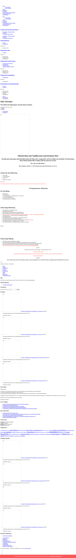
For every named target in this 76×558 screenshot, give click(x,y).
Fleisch (43, 430)
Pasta (11, 434)
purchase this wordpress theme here (56, 556)
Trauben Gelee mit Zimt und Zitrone (9, 29)
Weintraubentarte (4, 40)
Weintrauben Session (7, 275)
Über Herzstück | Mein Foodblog (9, 12)
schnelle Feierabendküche (34, 434)
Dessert (4, 42)
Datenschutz (5, 539)
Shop (4, 6)
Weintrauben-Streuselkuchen (7, 75)
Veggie (2, 436)
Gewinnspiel (18, 432)
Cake (4, 265)
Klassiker (61, 432)
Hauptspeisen (5, 64)
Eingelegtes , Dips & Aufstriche (9, 31)
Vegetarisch (71, 434)
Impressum (5, 538)
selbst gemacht (55, 434)
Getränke (4, 52)
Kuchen (4, 269)
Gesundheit (13, 432)
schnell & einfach (25, 434)
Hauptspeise (30, 432)
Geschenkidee (7, 432)
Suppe (60, 434)
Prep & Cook (5, 271)
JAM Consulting (27, 548)
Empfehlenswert (37, 430)
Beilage (3, 430)
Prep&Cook (5, 112)
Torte (4, 273)
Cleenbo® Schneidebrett (7, 284)
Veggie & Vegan (6, 65)
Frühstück (5, 33)
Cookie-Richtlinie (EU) (7, 545)
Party (10, 434)
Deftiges (15, 430)
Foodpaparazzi (47, 430)
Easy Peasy (29, 430)
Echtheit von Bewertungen (8, 546)
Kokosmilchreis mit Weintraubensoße (9, 83)
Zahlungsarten (5, 544)
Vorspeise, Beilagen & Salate (8, 66)
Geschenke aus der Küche (8, 34)
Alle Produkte (7, 7)
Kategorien (5, 10)
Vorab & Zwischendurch (9, 435)
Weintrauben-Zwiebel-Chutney (8, 61)
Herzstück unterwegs (7, 13)
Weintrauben (5, 274)
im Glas (47, 432)
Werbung (23, 436)
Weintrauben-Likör (5, 50)
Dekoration (20, 430)
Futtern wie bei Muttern (59, 430)
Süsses (4, 272)
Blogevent (7, 430)
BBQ (1, 430)
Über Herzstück (6, 537)
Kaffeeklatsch (5, 43)
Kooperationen (5, 14)
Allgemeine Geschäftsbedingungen (9, 542)
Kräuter (64, 432)
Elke (3, 108)
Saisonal (19, 434)
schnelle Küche (42, 434)
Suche (18, 289)
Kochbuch (5, 11)
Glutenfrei (25, 432)
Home (4, 9)
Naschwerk (5, 270)
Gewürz (21, 432)
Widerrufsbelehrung (6, 541)
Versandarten (5, 543)
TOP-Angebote (8, 8)
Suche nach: (2, 289)
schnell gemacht (49, 434)
